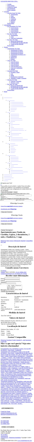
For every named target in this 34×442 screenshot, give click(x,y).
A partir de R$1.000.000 (17, 44)
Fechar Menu (10, 23)
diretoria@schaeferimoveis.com (9, 414)
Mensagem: (4, 289)
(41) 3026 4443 (5, 422)
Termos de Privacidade (6, 192)
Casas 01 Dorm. (15, 62)
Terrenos (9, 79)
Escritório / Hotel (15, 72)
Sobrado (13, 17)
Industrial (13, 20)
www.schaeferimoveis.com (25, 440)
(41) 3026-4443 (5, 420)
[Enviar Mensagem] (32, 200)
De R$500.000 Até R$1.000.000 (19, 42)
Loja (12, 74)
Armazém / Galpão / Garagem (18, 78)
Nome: (2, 278)
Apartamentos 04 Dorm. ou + (18, 54)
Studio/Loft (14, 57)
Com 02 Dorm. (14, 29)
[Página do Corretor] (3, 270)
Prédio (12, 75)
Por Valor (9, 84)
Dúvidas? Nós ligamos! (6, 230)
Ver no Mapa (4, 434)
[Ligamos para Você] (6, 183)
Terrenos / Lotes (15, 82)
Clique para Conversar (6, 212)
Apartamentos (14, 14)
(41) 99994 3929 (5, 423)
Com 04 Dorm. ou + (16, 32)
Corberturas (14, 56)
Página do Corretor (22, 273)
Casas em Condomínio (16, 38)
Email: (2, 280)
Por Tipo (9, 34)
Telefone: (3, 282)
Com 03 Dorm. (14, 31)
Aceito (15, 192)
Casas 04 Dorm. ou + (16, 66)
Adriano (3, 272)
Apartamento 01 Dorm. (17, 50)
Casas (12, 16)
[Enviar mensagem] (6, 197)
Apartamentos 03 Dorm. (17, 53)
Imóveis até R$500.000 (17, 41)
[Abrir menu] (1, 94)
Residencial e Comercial (17, 77)
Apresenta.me (4, 436)
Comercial (13, 19)
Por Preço (9, 39)
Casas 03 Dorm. (15, 65)
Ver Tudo (18, 13)
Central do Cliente (5, 411)
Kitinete (13, 22)
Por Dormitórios (11, 26)
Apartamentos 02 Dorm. (17, 51)
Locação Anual (11, 13)
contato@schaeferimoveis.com (9, 273)
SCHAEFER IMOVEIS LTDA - (9, 1)
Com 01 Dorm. (14, 28)
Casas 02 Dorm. (15, 63)
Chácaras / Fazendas (16, 81)
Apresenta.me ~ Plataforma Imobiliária (11, 437)
